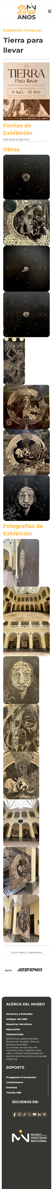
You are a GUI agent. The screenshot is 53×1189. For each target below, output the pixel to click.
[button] (28, 177)
